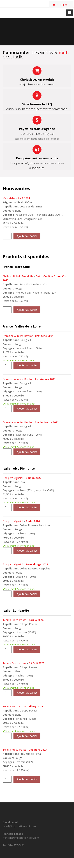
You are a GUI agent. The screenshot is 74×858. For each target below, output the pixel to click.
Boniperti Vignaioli (13, 478)
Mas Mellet (9, 198)
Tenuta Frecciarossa (14, 620)
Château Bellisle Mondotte (18, 276)
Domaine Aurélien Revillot (18, 336)
